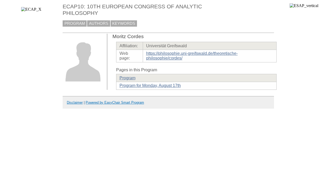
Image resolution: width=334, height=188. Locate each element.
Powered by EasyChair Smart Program (115, 102)
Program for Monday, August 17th (150, 85)
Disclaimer (75, 102)
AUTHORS (98, 23)
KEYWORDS (123, 23)
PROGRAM (74, 23)
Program (127, 78)
